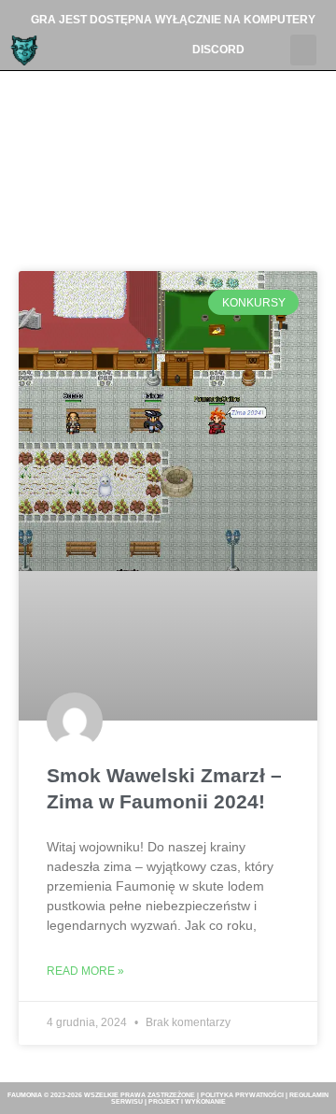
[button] (303, 50)
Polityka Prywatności (242, 1095)
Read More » (85, 971)
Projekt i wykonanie (187, 1101)
